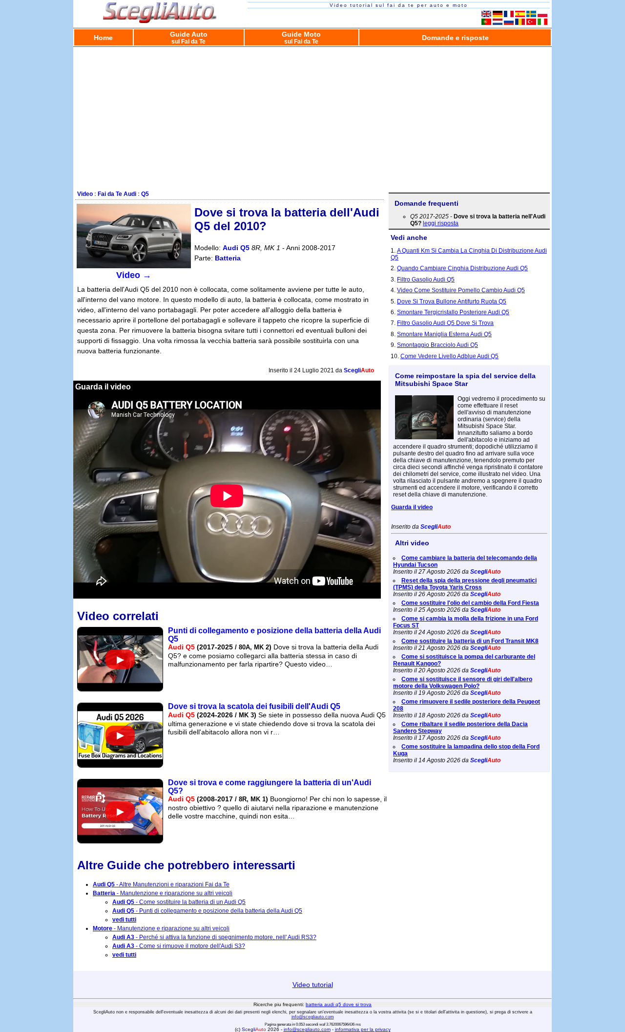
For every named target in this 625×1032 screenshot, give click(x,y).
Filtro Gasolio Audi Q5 (426, 279)
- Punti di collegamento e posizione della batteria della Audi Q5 (207, 910)
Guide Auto (189, 37)
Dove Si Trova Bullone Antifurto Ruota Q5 (451, 301)
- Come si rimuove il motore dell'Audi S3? (178, 946)
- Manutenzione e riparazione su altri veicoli (162, 893)
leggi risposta (440, 223)
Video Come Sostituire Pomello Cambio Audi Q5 (461, 290)
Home (103, 38)
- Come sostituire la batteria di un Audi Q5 (179, 902)
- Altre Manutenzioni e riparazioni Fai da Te (161, 884)
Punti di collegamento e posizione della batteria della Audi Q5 (274, 634)
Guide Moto (301, 37)
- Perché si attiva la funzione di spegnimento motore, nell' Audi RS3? (214, 937)
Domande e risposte (455, 38)
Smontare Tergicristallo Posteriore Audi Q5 (453, 312)
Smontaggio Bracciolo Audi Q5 (437, 345)
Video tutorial (312, 985)
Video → (133, 275)
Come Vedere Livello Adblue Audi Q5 (449, 356)
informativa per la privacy (363, 1029)
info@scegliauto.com (313, 1016)
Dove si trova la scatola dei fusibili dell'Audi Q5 (254, 706)
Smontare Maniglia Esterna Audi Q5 (444, 334)
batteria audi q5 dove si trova (339, 1004)
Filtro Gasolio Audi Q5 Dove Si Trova (445, 323)
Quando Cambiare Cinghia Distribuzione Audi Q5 (462, 268)
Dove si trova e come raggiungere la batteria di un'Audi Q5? (269, 786)
